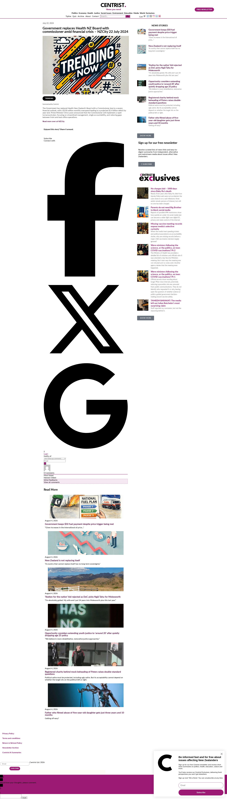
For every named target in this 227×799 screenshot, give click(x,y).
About (88, 16)
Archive (81, 16)
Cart (141, 17)
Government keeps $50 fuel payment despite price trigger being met (79, 524)
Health (90, 13)
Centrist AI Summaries (11, 753)
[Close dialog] (222, 754)
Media (136, 13)
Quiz (74, 16)
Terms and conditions (11, 738)
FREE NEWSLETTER (204, 9)
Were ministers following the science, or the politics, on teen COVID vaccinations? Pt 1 (165, 274)
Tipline (68, 16)
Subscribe (201, 792)
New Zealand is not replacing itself (62, 560)
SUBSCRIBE (15, 768)
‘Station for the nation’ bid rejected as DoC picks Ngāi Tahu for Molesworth (83, 597)
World (142, 13)
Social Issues (106, 13)
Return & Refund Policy (12, 743)
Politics (75, 13)
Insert (24, 798)
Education (128, 13)
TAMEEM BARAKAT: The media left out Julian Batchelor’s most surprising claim (166, 303)
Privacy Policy (8, 734)
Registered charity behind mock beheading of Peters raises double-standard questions (164, 100)
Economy (82, 13)
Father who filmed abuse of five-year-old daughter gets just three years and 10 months (164, 120)
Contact (95, 16)
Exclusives (150, 13)
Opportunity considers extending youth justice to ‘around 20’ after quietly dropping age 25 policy (164, 84)
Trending (49, 98)
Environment (117, 13)
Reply (3, 793)
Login (46, 454)
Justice (97, 13)
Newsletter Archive (10, 748)
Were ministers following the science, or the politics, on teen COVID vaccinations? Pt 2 (165, 248)
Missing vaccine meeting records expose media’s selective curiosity (166, 226)
